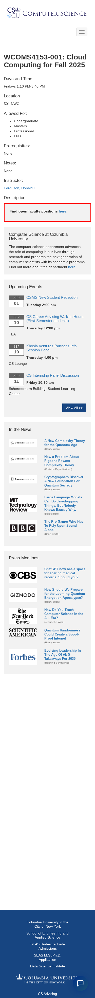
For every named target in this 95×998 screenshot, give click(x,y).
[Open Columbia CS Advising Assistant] (80, 983)
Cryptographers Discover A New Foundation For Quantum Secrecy (63, 481)
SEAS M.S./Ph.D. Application (47, 957)
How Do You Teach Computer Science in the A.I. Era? (63, 614)
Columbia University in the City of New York (47, 924)
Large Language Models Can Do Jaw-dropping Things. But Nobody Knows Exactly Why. (63, 503)
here (62, 211)
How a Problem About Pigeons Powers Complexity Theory (61, 461)
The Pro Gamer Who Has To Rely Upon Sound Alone (63, 526)
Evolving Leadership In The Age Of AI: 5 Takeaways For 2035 (62, 655)
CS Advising (47, 994)
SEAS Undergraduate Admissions (47, 946)
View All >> (74, 408)
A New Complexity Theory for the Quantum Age (64, 443)
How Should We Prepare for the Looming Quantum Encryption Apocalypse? (64, 594)
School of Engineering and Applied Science (47, 935)
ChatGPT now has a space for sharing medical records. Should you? (64, 573)
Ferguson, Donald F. (20, 188)
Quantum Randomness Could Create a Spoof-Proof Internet (62, 634)
